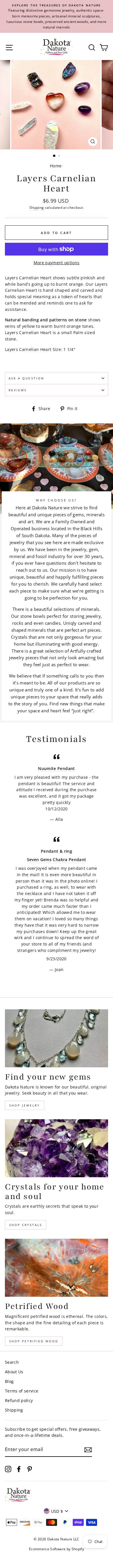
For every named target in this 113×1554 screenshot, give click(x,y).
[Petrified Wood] (56, 1268)
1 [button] (54, 156)
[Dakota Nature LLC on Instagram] (8, 1469)
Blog (9, 1381)
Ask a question (26, 378)
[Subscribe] (88, 1449)
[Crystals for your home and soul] (56, 1148)
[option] (56, 16)
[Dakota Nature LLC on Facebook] (19, 1469)
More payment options (57, 262)
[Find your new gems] (56, 1038)
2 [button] (59, 156)
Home (55, 166)
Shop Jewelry (24, 1105)
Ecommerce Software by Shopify (56, 1548)
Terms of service (21, 1391)
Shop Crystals (25, 1225)
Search (12, 1362)
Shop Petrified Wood (33, 1341)
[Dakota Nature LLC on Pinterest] (29, 1469)
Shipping (36, 207)
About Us (14, 1371)
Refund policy (19, 1400)
